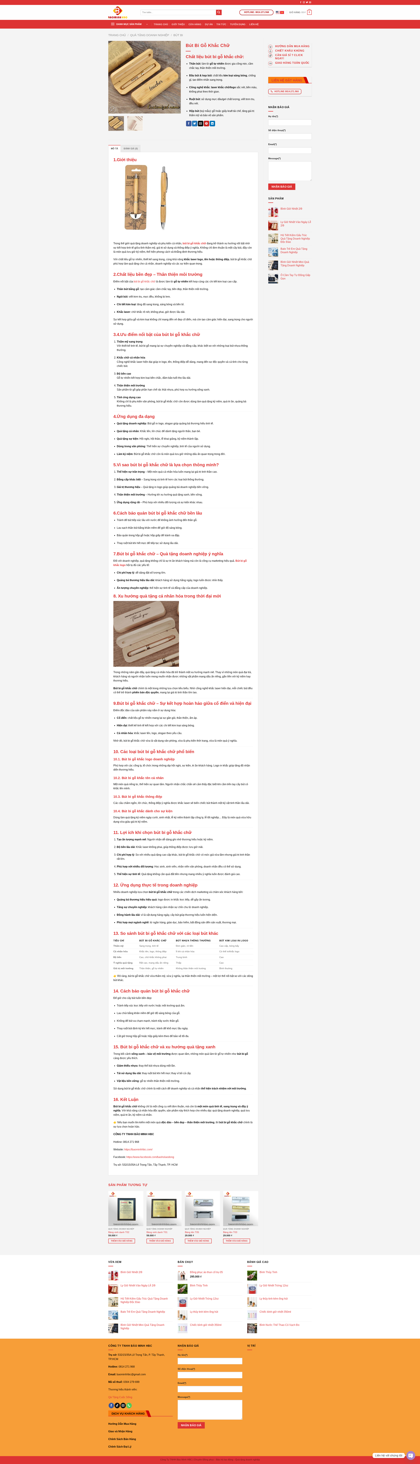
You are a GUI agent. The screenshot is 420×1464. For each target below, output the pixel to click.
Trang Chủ (161, 24)
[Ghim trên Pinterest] (206, 123)
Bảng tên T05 (192, 1232)
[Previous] (114, 77)
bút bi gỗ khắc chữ (144, 281)
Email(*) (272, 144)
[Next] (175, 77)
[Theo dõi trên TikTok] (117, 1405)
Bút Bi (178, 35)
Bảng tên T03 (230, 1232)
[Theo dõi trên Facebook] (301, 2)
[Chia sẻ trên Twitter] (194, 123)
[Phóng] (112, 109)
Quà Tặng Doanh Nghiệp (149, 35)
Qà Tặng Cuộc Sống (120, 1397)
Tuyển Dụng (238, 24)
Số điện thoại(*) (277, 130)
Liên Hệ (254, 24)
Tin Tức (221, 24)
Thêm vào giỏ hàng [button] (122, 1241)
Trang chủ (117, 35)
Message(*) (274, 158)
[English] (278, 12)
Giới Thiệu (178, 24)
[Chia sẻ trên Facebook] (188, 123)
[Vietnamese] (282, 12)
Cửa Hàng (195, 24)
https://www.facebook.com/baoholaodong (150, 1157)
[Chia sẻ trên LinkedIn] (212, 123)
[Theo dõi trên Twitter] (307, 2)
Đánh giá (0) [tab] (131, 148)
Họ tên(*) (273, 116)
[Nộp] (219, 12)
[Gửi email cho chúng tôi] (310, 2)
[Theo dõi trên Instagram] (304, 2)
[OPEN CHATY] (410, 1455)
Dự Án (209, 24)
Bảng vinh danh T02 (118, 1232)
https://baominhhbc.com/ (138, 1149)
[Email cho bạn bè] (200, 123)
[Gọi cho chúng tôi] (129, 1405)
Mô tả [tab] (114, 148)
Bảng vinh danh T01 (157, 1232)
